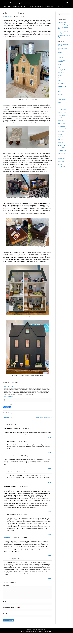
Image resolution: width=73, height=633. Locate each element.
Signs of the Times (63, 97)
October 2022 (61, 115)
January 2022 (61, 126)
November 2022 (62, 112)
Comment (6, 585)
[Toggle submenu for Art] (27, 6)
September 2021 (62, 129)
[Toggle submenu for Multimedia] (42, 6)
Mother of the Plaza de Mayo (64, 36)
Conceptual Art (12, 413)
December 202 (61, 167)
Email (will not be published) (11, 607)
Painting (60, 80)
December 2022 (62, 110)
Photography (61, 83)
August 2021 (61, 131)
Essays (59, 64)
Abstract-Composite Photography (63, 44)
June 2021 (60, 134)
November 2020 (62, 153)
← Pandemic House (8, 417)
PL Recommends (62, 86)
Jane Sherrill (7, 537)
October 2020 (61, 156)
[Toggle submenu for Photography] (21, 6)
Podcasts (60, 89)
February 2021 (61, 145)
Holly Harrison (8, 16)
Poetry (59, 91)
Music (59, 78)
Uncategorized (62, 99)
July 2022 (60, 118)
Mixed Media (61, 72)
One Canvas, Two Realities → (44, 417)
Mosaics (60, 75)
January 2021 (61, 148)
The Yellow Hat (62, 22)
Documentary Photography (61, 61)
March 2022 (61, 120)
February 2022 (61, 123)
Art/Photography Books (62, 48)
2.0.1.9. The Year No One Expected (63, 32)
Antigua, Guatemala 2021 (63, 28)
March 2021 (61, 142)
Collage (60, 52)
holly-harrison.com (8, 396)
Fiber (59, 67)
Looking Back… (62, 70)
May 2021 (60, 137)
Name (5, 601)
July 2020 (60, 164)
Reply (49, 438)
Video (59, 102)
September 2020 (62, 158)
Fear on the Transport (64, 25)
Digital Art (60, 57)
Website (5, 614)
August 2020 (61, 161)
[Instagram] (4, 400)
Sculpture (19, 413)
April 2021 (60, 139)
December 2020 (62, 150)
